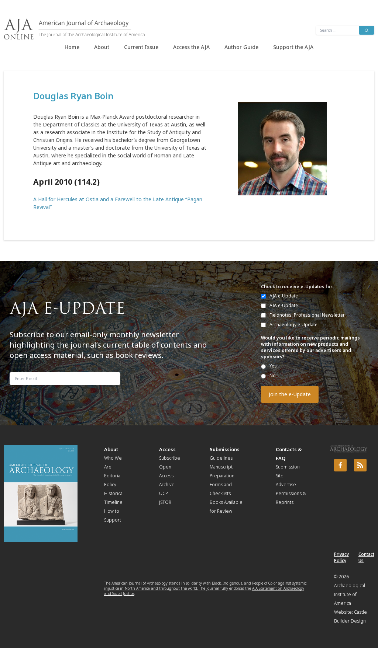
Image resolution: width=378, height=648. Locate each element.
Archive (167, 484)
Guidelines (221, 458)
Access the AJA (191, 46)
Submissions (225, 449)
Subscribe (169, 458)
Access (167, 449)
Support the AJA (293, 46)
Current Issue (141, 46)
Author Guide (241, 46)
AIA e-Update (283, 305)
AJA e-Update (283, 296)
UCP (163, 493)
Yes (273, 366)
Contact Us (366, 557)
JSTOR (165, 502)
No (272, 375)
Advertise (286, 484)
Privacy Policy (341, 557)
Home (72, 46)
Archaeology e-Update (293, 324)
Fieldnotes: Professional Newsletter (307, 315)
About (101, 46)
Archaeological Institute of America (349, 594)
